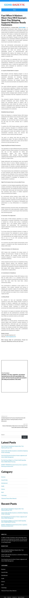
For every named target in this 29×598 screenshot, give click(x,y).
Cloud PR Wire (4, 480)
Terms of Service (21, 597)
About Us (9, 597)
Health (2, 486)
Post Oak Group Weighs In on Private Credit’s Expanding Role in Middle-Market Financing (13, 521)
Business (3, 477)
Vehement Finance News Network (8, 498)
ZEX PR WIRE (22, 27)
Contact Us (14, 597)
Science (3, 489)
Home (5, 597)
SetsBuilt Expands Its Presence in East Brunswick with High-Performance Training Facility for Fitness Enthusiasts (13, 419)
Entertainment (4, 483)
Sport (2, 492)
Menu (14, 9)
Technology (3, 495)
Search (2, 434)
